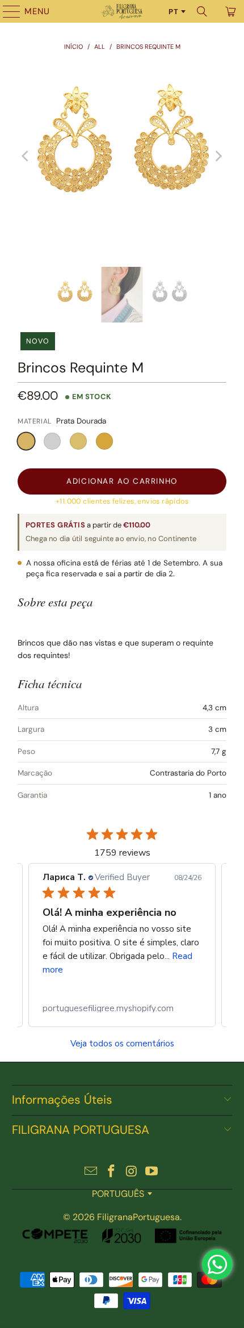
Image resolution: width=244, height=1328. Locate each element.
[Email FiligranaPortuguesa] (91, 1172)
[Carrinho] (230, 11)
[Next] (218, 156)
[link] (122, 1008)
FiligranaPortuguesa (138, 1217)
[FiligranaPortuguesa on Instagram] (131, 1172)
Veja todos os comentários (122, 1043)
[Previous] (26, 156)
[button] (26, 441)
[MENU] (6, 11)
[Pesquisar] (202, 11)
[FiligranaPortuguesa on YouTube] (152, 1172)
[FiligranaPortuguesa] (122, 11)
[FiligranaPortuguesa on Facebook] (111, 1172)
